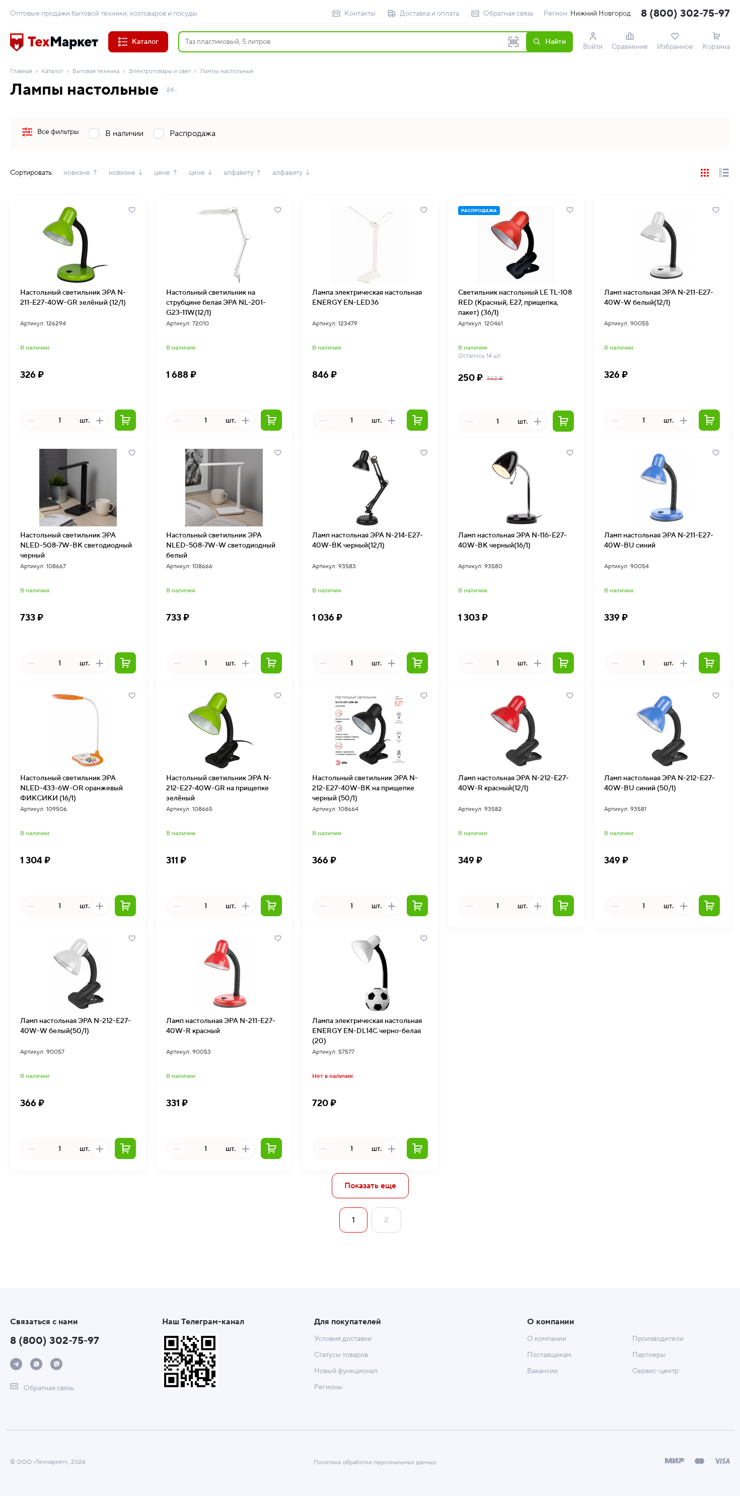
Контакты (360, 13)
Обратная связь (508, 13)
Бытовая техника (95, 71)
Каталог (52, 71)
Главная (21, 71)
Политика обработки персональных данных (375, 1462)
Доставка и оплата (429, 13)
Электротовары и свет (159, 71)
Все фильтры (58, 132)
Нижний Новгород (600, 13)
